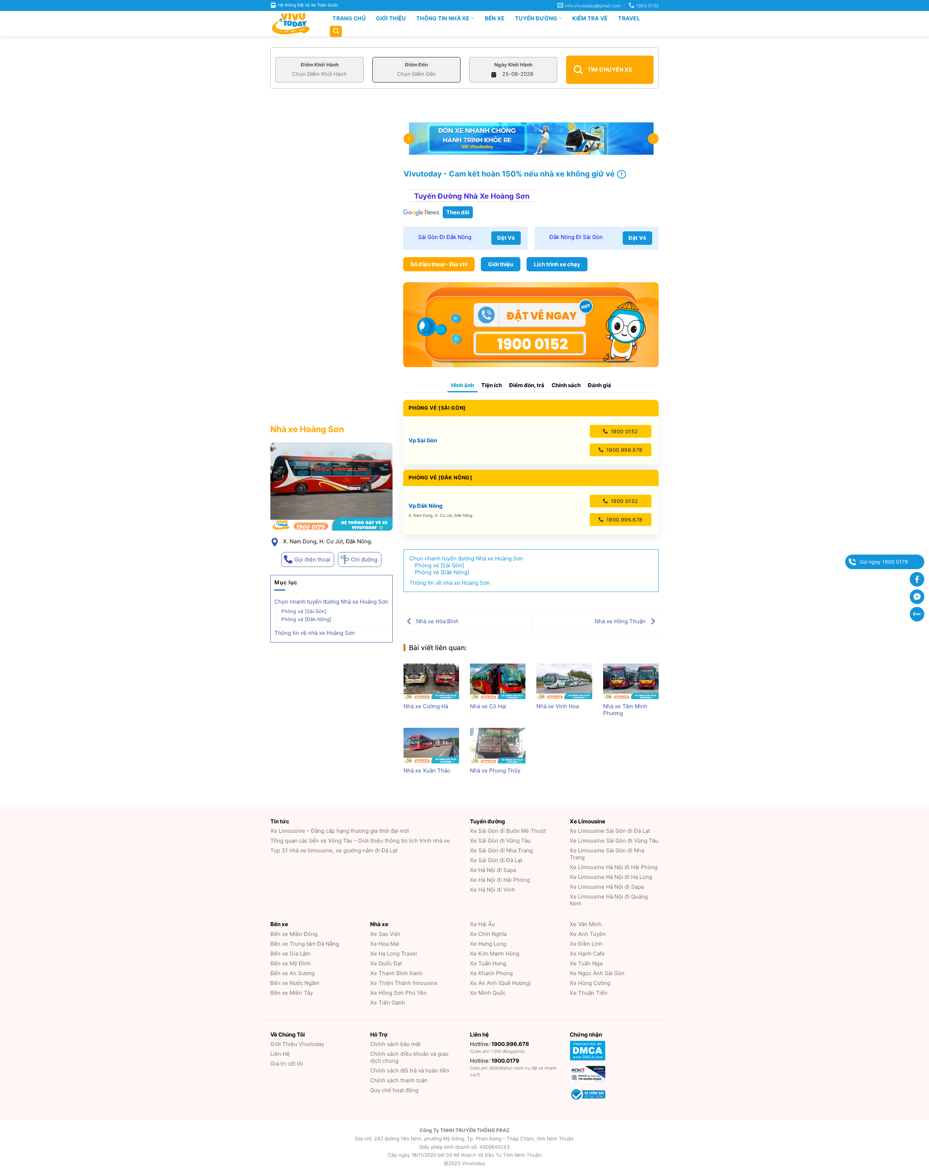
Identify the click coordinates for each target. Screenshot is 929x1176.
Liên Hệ (280, 1053)
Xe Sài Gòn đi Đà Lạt (496, 860)
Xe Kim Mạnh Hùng (494, 953)
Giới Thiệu (391, 18)
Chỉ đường (364, 559)
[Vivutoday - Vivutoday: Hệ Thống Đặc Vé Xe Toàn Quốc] (294, 23)
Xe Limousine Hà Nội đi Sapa (607, 886)
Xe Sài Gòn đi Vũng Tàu (500, 840)
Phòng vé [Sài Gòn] (304, 611)
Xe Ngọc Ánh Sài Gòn (597, 973)
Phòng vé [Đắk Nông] (306, 619)
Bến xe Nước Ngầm (294, 983)
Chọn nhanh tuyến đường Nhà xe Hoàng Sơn (331, 601)
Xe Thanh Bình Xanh (396, 973)
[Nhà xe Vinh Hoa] (564, 681)
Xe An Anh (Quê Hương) (500, 983)
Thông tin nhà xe (443, 18)
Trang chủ (349, 18)
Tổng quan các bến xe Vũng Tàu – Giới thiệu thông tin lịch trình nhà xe (360, 840)
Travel (629, 18)
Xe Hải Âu (482, 924)
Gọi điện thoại (312, 559)
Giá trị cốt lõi (286, 1063)
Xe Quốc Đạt (386, 963)
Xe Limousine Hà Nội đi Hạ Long (611, 876)
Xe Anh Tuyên (588, 933)
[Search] (336, 31)
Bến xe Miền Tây (291, 992)
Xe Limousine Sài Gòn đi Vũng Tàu (614, 840)
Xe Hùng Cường (590, 983)
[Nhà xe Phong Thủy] (497, 745)
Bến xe (495, 18)
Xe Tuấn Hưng (488, 963)
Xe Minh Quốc (488, 992)
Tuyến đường (536, 18)
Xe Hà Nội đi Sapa (493, 870)
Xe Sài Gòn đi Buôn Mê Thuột (508, 830)
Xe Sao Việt (385, 933)
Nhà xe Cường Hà (426, 706)
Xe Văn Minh (586, 924)
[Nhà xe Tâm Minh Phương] (631, 681)
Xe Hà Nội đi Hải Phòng (500, 879)
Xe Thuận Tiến (588, 992)
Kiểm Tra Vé (589, 18)
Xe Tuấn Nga (586, 963)
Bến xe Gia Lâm (290, 953)
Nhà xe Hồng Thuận (621, 621)
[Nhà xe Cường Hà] (431, 681)
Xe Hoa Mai (384, 943)
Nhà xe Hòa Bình (437, 621)
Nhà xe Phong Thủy (495, 770)
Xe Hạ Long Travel (393, 953)
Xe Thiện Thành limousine (404, 983)
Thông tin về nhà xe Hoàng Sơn (314, 632)
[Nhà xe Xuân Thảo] (431, 745)
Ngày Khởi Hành (513, 65)
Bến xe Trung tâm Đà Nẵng (304, 943)
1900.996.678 (623, 450)
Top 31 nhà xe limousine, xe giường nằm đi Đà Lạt (333, 850)
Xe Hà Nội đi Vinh (492, 889)
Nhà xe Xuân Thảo (427, 770)
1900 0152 (623, 431)
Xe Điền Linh (586, 943)
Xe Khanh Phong (491, 973)
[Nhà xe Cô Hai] (497, 681)
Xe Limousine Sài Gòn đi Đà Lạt (610, 830)
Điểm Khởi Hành (320, 65)
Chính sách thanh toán (398, 1080)
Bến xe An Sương (292, 973)
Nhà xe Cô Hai (488, 706)
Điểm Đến (416, 65)
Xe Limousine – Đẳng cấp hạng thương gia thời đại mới (339, 830)
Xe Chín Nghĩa (488, 933)
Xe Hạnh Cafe (587, 953)
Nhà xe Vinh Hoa (557, 706)
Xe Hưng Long (488, 943)
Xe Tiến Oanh (387, 1002)
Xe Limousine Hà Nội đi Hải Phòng (614, 867)
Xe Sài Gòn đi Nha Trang (501, 850)
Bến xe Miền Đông (294, 933)
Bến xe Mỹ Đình (290, 963)
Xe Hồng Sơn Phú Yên (398, 992)
